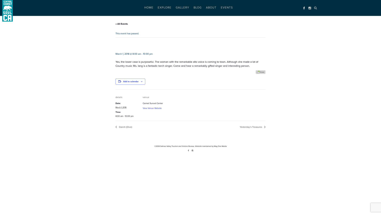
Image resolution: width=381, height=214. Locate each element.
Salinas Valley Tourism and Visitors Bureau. (177, 146)
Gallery (182, 7)
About (211, 7)
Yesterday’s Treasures (251, 127)
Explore (164, 7)
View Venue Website (152, 108)
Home (148, 7)
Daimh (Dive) (125, 127)
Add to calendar (131, 81)
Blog (198, 7)
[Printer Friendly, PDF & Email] (261, 72)
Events (227, 7)
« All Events (121, 23)
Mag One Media (220, 146)
